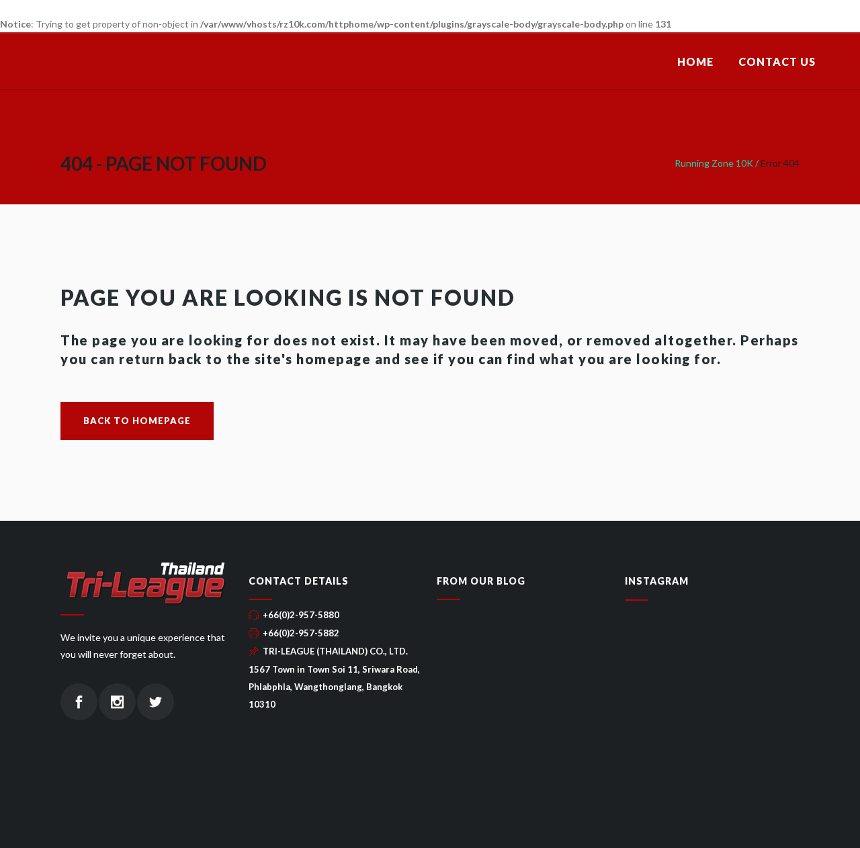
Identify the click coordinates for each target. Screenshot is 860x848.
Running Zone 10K (714, 163)
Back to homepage (137, 420)
